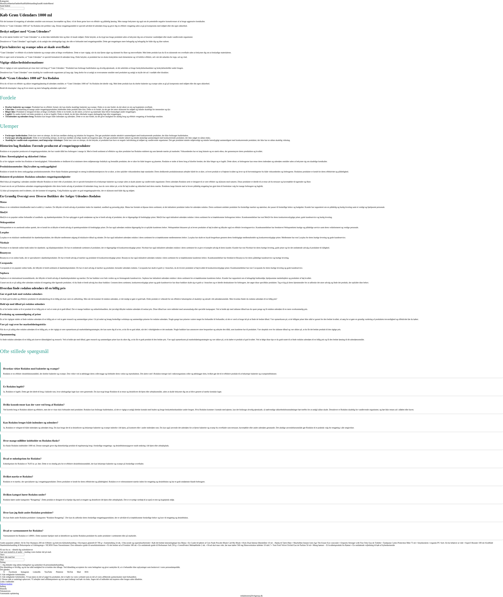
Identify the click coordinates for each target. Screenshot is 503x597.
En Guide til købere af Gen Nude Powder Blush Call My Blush (214, 543)
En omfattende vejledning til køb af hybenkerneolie (373, 545)
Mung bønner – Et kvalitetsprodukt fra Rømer (332, 545)
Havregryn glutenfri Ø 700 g (90, 543)
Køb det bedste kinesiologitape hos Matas (169, 543)
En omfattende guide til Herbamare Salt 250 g (157, 545)
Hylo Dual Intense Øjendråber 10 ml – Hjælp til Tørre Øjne (267, 543)
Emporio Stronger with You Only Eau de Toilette (361, 543)
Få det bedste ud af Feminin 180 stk (122, 545)
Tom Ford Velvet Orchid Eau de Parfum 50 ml (292, 545)
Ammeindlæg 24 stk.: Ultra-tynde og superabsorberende (127, 543)
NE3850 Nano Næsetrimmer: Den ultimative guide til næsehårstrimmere (75, 545)
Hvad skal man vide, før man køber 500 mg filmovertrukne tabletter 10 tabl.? (239, 545)
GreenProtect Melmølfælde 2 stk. (192, 545)
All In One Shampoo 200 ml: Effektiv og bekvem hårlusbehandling (48, 543)
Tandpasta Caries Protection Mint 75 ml (399, 543)
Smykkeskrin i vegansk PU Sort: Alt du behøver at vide (440, 543)
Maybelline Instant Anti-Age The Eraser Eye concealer (316, 543)
